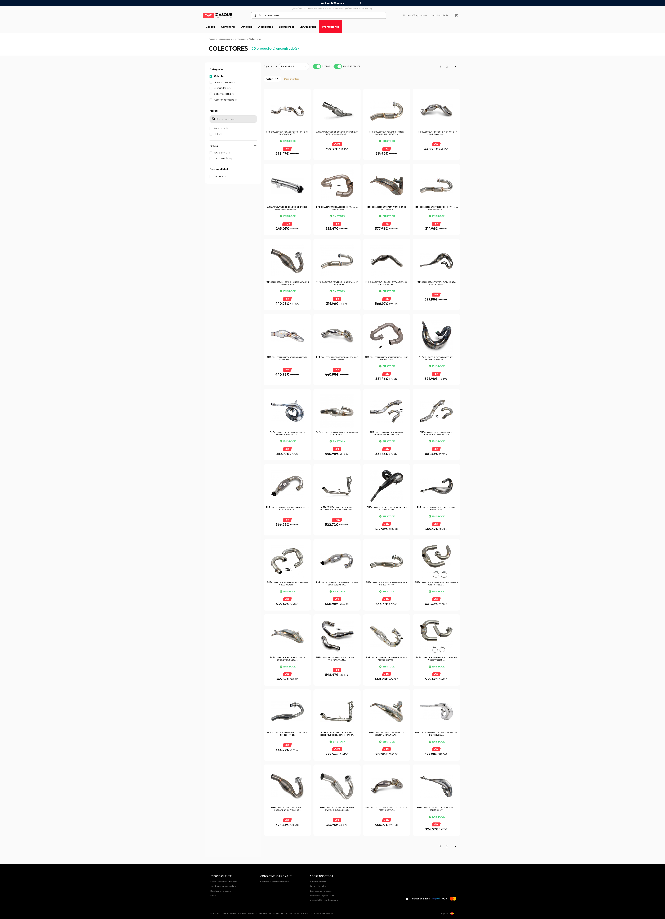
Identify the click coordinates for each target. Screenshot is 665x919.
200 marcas (308, 26)
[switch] (317, 66)
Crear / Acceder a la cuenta (223, 881)
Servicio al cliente (439, 15)
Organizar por (270, 66)
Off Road (246, 26)
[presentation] (304, 3)
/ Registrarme (420, 15)
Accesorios (265, 26)
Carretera (228, 26)
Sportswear (286, 26)
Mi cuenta (408, 15)
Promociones (330, 26)
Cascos (210, 26)
